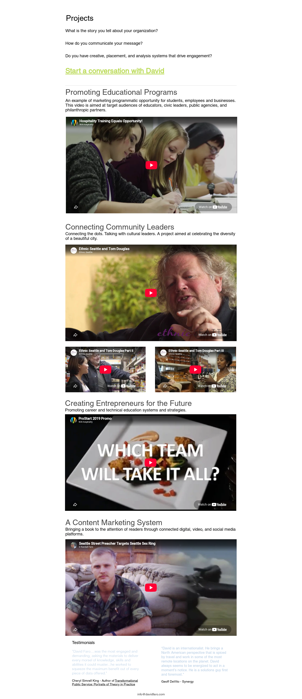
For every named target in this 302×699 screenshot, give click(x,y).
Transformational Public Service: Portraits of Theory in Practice (105, 682)
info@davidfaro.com (151, 694)
